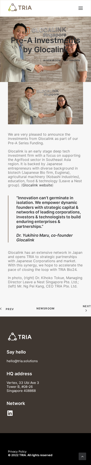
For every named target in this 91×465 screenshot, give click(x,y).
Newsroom (53, 60)
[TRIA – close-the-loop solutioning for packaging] (20, 7)
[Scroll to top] (82, 456)
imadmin (74, 60)
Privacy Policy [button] (17, 451)
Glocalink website (37, 185)
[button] (80, 8)
